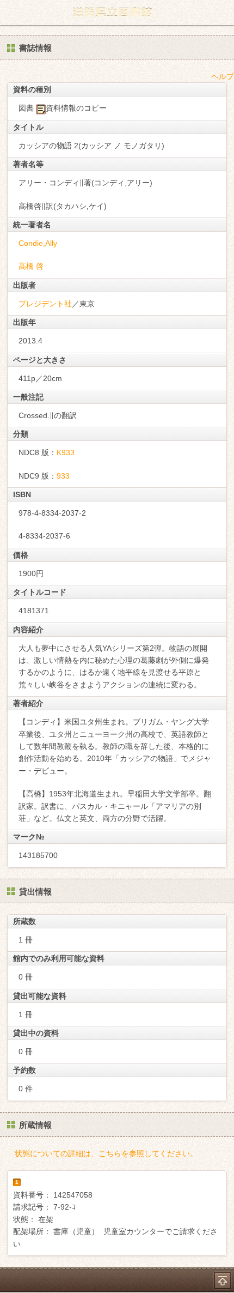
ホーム (11, 12)
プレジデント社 (45, 303)
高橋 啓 (31, 266)
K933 (66, 452)
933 (63, 476)
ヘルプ (222, 76)
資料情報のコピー (76, 108)
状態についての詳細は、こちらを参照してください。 (106, 1153)
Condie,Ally (38, 243)
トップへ (222, 1280)
